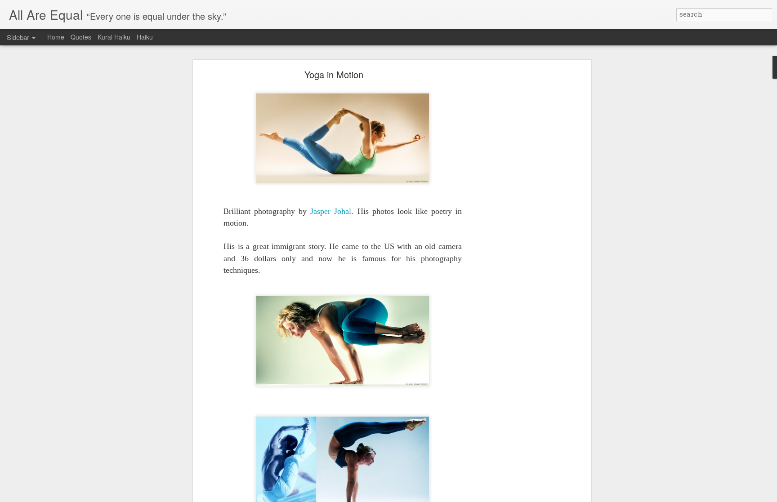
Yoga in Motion (333, 74)
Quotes (81, 36)
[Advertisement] (511, 214)
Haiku (145, 36)
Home (55, 36)
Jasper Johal (330, 211)
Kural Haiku (114, 36)
